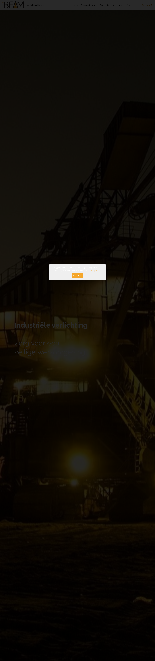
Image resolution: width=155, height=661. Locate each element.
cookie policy (93, 271)
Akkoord (77, 275)
